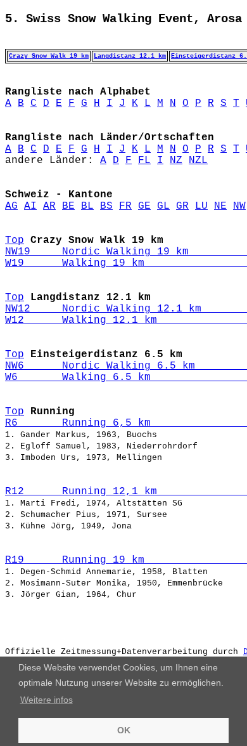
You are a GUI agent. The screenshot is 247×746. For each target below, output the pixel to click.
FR (125, 206)
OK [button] (123, 730)
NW (239, 206)
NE (220, 206)
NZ (176, 160)
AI (30, 206)
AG (11, 206)
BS (106, 206)
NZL (198, 160)
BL (87, 206)
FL (144, 160)
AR (49, 206)
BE (68, 206)
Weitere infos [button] (46, 700)
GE (144, 206)
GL (163, 206)
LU (201, 206)
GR (182, 206)
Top (14, 240)
